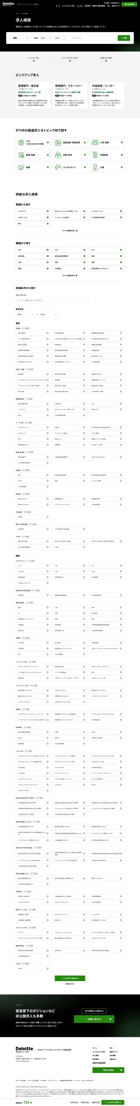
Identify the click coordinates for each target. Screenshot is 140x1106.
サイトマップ (77, 1080)
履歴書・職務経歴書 (98, 6)
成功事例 (87, 6)
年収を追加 (74, 1102)
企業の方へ (113, 1059)
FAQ (108, 6)
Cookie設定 (43, 1080)
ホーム (58, 6)
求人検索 (80, 6)
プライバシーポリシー (53, 1080)
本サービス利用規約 (21, 1080)
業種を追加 (85, 1102)
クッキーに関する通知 (32, 1080)
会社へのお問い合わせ (87, 1080)
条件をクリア (70, 984)
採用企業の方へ (115, 3)
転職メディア (116, 6)
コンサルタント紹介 (68, 6)
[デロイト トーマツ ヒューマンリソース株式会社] (9, 4)
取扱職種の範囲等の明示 (66, 1080)
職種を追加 (96, 1102)
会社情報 (106, 3)
